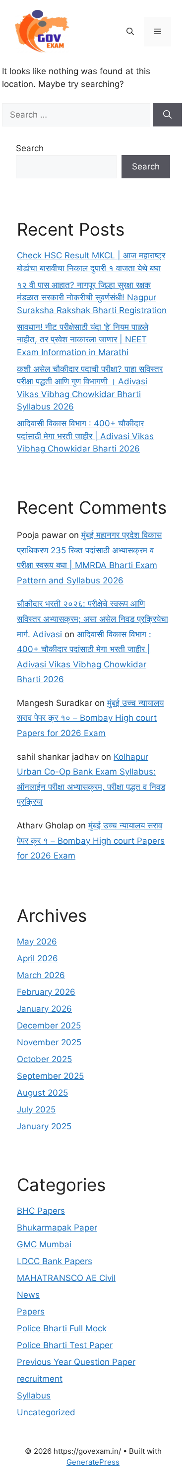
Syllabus (34, 1395)
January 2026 (44, 1009)
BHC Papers (41, 1211)
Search (30, 148)
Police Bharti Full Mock (62, 1328)
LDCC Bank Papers (54, 1261)
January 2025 (44, 1126)
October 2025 (44, 1059)
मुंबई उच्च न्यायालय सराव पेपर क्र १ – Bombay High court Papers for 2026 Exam (91, 841)
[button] (130, 31)
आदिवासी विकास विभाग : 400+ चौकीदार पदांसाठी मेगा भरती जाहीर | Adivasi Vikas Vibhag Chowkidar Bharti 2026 (85, 435)
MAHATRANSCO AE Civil (66, 1278)
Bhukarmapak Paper (57, 1227)
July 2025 (36, 1109)
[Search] (167, 115)
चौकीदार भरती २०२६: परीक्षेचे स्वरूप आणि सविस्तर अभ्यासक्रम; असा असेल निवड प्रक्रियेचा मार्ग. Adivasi (92, 619)
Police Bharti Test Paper (65, 1345)
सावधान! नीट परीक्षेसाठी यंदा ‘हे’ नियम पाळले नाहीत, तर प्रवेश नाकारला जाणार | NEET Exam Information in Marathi (82, 339)
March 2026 (41, 975)
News (28, 1295)
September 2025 (50, 1076)
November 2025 (49, 1042)
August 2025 (42, 1093)
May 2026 (37, 941)
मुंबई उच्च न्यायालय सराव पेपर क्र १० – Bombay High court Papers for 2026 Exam (90, 718)
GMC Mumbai (44, 1244)
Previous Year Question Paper (76, 1362)
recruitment (39, 1379)
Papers (31, 1311)
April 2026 (37, 958)
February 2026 (46, 992)
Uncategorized (46, 1412)
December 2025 (49, 1025)
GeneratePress (93, 1462)
